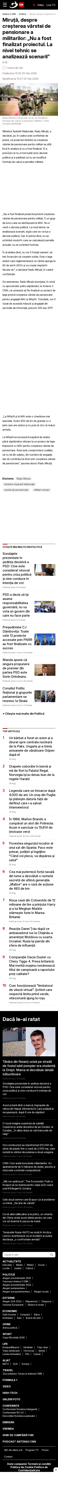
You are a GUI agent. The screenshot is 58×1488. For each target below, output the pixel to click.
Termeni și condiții (39, 1464)
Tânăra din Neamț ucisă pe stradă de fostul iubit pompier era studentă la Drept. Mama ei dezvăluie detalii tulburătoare (29, 1068)
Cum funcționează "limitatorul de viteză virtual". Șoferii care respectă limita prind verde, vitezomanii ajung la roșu (31, 992)
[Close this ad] (55, 1469)
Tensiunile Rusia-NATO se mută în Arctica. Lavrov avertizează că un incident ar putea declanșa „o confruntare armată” (27, 1236)
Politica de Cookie (22, 1467)
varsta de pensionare (16, 489)
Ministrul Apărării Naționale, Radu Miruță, (25, 131)
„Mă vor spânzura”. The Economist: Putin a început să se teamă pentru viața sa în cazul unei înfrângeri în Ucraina (28, 1185)
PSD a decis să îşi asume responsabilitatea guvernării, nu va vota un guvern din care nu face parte (16, 605)
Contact (8, 1456)
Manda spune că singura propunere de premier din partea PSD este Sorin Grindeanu (16, 668)
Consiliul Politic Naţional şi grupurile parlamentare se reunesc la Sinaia (17, 694)
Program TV (32, 1450)
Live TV (50, 5)
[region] (29, 1480)
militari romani (41, 489)
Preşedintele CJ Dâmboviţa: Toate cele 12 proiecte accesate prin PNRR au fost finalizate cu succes (17, 637)
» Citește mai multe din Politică (23, 713)
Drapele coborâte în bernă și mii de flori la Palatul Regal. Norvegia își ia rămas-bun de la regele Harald (31, 772)
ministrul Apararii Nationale (19, 484)
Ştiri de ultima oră (13, 1450)
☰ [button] (5, 5)
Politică (22, 14)
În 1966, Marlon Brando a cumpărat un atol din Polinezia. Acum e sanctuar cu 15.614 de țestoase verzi (31, 825)
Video (40, 5)
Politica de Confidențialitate (33, 1469)
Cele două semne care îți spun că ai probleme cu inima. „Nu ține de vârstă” (29, 1201)
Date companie (17, 1464)
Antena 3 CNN (9, 14)
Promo (45, 1450)
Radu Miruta (23, 478)
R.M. (5, 62)
